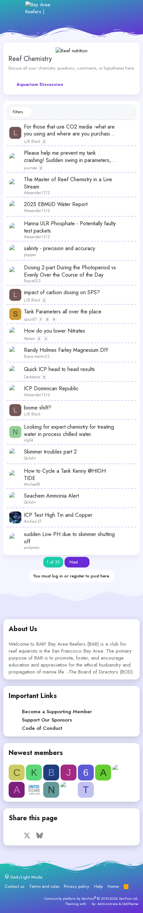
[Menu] (16, 8)
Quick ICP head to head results (59, 369)
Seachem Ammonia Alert (51, 496)
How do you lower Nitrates (54, 331)
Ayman (29, 339)
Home (113, 886)
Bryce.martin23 (37, 356)
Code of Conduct (42, 728)
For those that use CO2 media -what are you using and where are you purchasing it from (69, 130)
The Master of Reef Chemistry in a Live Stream (68, 183)
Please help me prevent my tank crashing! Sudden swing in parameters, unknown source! (67, 156)
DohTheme (130, 903)
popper (30, 255)
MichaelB (32, 484)
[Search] (128, 8)
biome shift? (37, 407)
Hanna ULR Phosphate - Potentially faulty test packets (70, 227)
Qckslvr (30, 458)
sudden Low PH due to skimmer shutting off (69, 538)
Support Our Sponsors (47, 720)
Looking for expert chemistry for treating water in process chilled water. (69, 430)
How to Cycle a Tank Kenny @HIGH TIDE (65, 474)
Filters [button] (18, 112)
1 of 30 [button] (53, 562)
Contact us (14, 886)
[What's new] (113, 8)
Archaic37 (33, 521)
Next (74, 562)
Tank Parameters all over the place (62, 311)
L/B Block (32, 141)
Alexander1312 (37, 193)
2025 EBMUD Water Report (55, 204)
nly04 (28, 440)
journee (30, 168)
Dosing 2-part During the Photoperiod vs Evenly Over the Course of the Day (70, 271)
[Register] (99, 8)
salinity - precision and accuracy (59, 248)
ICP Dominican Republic (51, 388)
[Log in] (84, 8)
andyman (32, 548)
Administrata (107, 903)
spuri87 (30, 319)
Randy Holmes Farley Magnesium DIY (66, 350)
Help (98, 886)
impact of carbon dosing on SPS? (62, 292)
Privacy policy (76, 886)
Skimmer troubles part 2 (50, 452)
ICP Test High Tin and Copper (58, 515)
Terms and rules (44, 886)
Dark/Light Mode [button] (25, 877)
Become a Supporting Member (57, 711)
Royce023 (32, 281)
